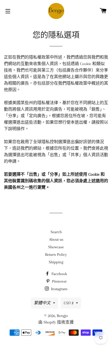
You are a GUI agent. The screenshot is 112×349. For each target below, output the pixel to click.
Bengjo (62, 315)
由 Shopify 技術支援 (56, 322)
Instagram (58, 289)
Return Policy (56, 254)
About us (56, 239)
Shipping (56, 262)
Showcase (56, 247)
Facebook (59, 273)
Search (56, 232)
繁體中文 (42, 303)
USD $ (68, 303)
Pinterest (58, 281)
